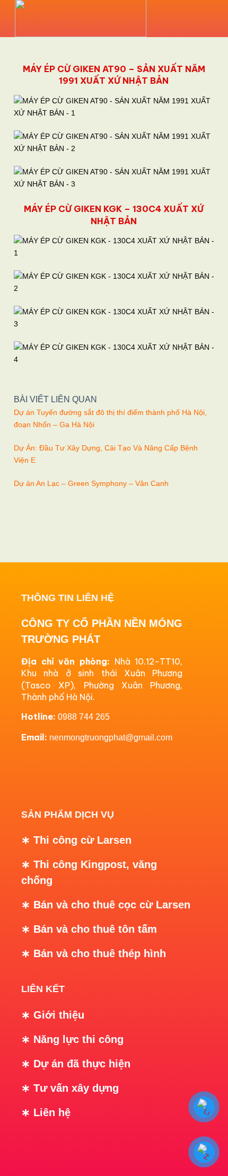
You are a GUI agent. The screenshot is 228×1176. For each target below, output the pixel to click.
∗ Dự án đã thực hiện (75, 1063)
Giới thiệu (58, 1015)
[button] (196, 18)
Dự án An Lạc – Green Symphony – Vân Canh (91, 483)
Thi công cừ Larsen (82, 840)
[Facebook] (34, 770)
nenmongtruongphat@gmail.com (110, 737)
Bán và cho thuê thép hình (99, 953)
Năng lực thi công (78, 1039)
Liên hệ (52, 1112)
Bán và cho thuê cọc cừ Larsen (111, 904)
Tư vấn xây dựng (76, 1088)
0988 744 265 (84, 716)
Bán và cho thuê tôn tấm (95, 929)
